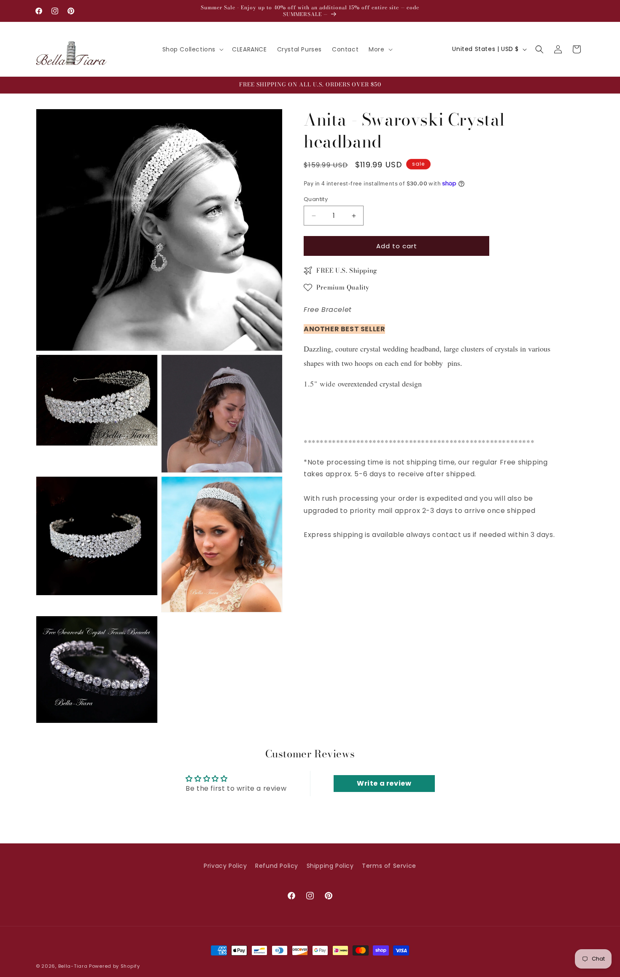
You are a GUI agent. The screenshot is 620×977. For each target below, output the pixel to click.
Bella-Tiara (73, 966)
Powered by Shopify (114, 966)
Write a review (384, 783)
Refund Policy (276, 866)
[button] (192, 49)
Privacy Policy (225, 866)
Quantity (316, 199)
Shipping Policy (330, 866)
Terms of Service (389, 866)
